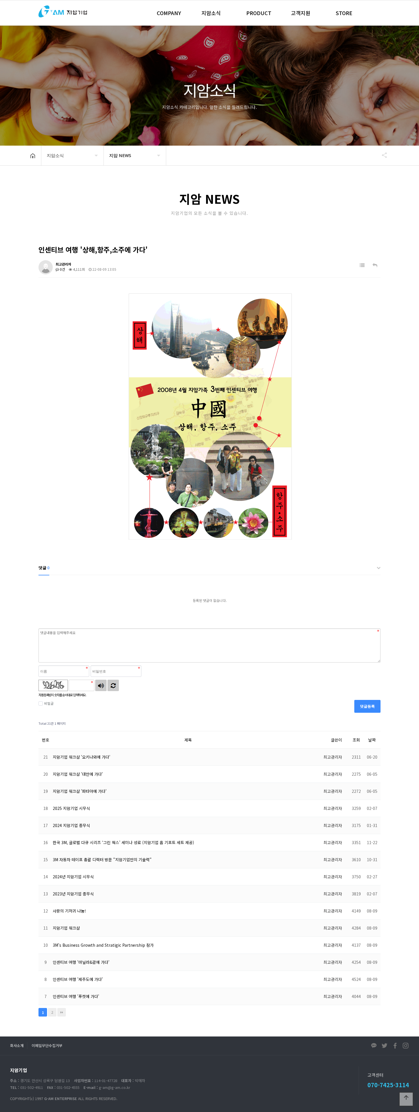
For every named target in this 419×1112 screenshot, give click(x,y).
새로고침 (113, 685)
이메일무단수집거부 (47, 1045)
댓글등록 (367, 706)
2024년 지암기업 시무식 (73, 876)
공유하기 (381, 155)
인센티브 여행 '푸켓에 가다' (76, 996)
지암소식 (211, 13)
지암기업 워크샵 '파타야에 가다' (80, 791)
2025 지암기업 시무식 (71, 808)
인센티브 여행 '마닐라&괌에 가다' (81, 962)
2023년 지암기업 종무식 (73, 894)
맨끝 (61, 1012)
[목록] (362, 265)
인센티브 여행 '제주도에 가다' (78, 979)
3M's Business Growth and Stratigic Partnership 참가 (103, 945)
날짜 (372, 740)
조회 (356, 740)
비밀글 (49, 703)
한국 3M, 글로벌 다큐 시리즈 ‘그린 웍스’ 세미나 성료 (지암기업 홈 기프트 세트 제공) (123, 842)
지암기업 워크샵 (66, 928)
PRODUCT (258, 13)
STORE (344, 13)
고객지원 (300, 13)
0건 (62, 269)
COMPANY (169, 13)
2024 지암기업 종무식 (71, 825)
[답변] (375, 265)
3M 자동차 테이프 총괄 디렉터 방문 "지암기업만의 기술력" (102, 859)
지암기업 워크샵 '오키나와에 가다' (81, 757)
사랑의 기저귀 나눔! (69, 911)
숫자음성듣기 (101, 685)
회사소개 (17, 1045)
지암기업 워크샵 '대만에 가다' (78, 774)
